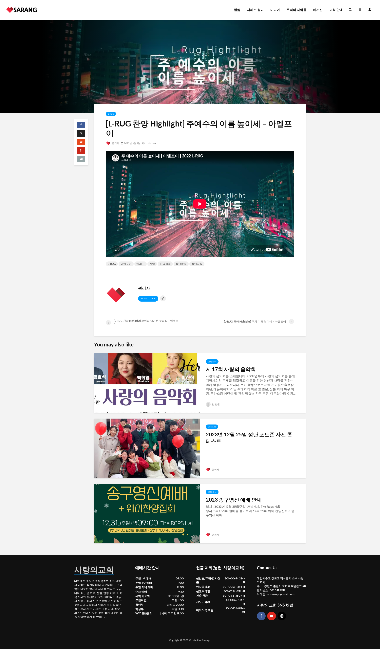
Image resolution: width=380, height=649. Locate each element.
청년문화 (181, 264)
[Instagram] (281, 616)
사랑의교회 (94, 569)
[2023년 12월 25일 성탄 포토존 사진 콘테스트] (147, 448)
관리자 (115, 143)
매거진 (318, 10)
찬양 (152, 264)
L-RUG (111, 114)
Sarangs (205, 640)
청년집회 (196, 264)
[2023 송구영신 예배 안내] (147, 513)
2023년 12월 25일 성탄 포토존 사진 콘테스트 (249, 437)
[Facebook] (261, 616)
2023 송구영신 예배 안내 (234, 499)
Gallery (212, 426)
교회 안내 (336, 10)
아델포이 (126, 264)
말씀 (237, 10)
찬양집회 (165, 264)
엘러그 (140, 264)
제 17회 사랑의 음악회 (231, 369)
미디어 (275, 10)
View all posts (148, 298)
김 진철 (215, 404)
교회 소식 (212, 361)
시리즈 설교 (255, 10)
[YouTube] (271, 616)
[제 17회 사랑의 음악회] (147, 383)
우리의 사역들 (296, 10)
